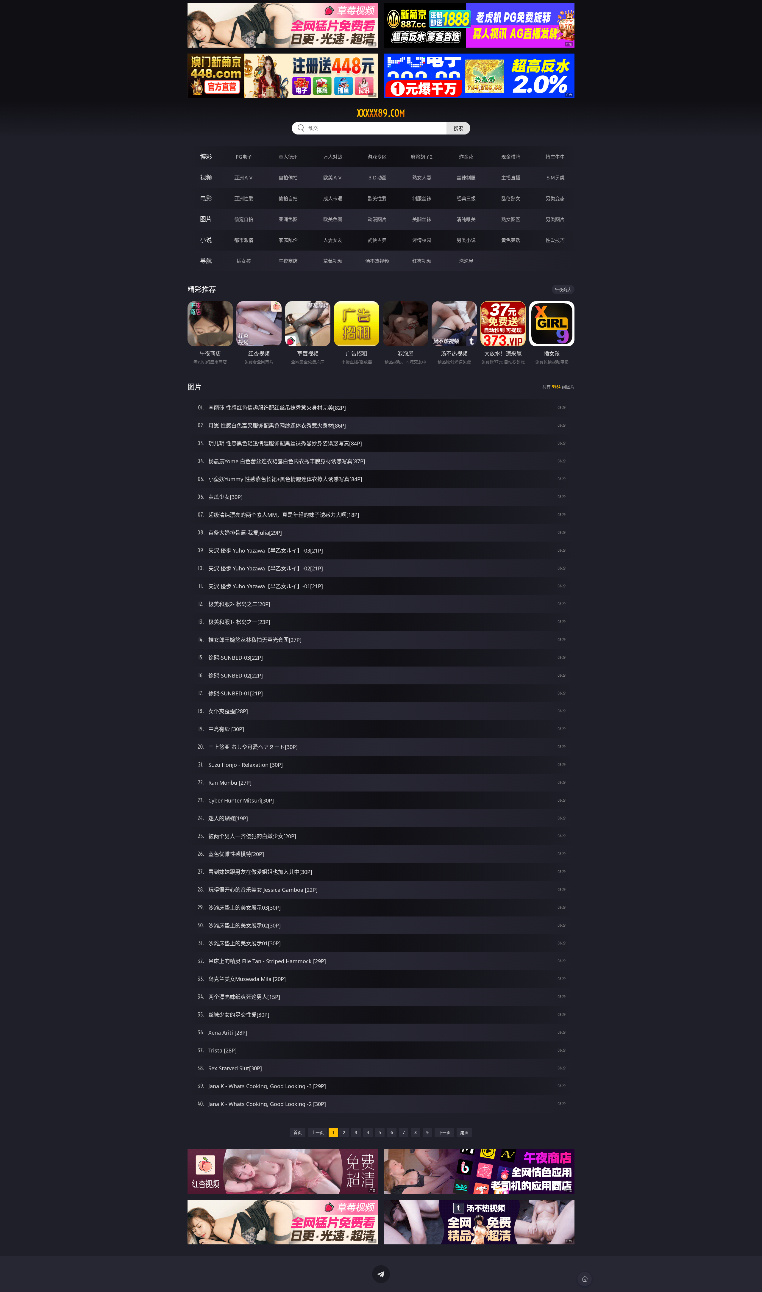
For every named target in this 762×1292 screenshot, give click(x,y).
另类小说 (466, 240)
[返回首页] (584, 1279)
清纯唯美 (466, 219)
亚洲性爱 (243, 198)
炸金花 (466, 157)
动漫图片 (377, 219)
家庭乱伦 (288, 240)
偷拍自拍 (288, 198)
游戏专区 (377, 157)
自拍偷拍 (288, 177)
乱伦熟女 (510, 198)
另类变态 (555, 198)
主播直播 (510, 177)
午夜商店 (288, 261)
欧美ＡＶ (332, 177)
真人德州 (288, 157)
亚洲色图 (288, 219)
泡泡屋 (466, 261)
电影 (206, 198)
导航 (206, 261)
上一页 (317, 1132)
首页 (297, 1132)
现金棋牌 (510, 157)
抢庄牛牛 (555, 157)
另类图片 (555, 219)
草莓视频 (332, 261)
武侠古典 (377, 240)
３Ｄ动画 (377, 177)
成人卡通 (332, 198)
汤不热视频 (377, 261)
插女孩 (244, 261)
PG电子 (244, 157)
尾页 (464, 1132)
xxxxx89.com (381, 113)
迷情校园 (421, 240)
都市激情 (243, 240)
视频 (206, 177)
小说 (206, 240)
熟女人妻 (421, 177)
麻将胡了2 (421, 157)
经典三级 (466, 198)
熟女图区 (510, 219)
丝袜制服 (466, 177)
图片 (206, 219)
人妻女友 (332, 240)
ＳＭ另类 (555, 177)
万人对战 (332, 157)
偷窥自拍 (243, 219)
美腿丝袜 (421, 219)
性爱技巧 (555, 240)
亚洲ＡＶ (243, 177)
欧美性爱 (377, 198)
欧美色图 (332, 219)
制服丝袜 (421, 198)
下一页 (444, 1132)
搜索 (458, 128)
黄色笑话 (510, 240)
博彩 (206, 157)
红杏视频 (421, 261)
